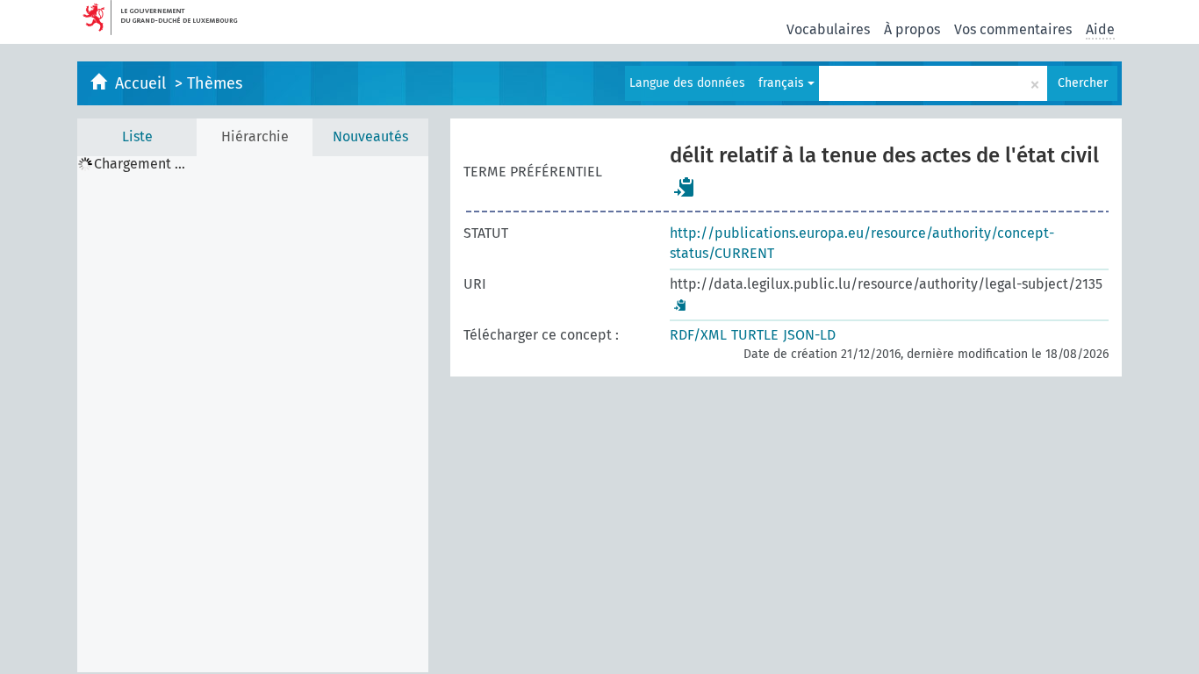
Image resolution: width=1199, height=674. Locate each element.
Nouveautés (370, 136)
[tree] (252, 414)
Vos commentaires (1013, 29)
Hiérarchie (255, 136)
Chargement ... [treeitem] (139, 164)
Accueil (142, 83)
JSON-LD (809, 334)
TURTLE (755, 334)
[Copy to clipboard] (685, 187)
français (783, 82)
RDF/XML (698, 334)
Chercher (1083, 82)
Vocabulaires (828, 29)
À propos (912, 29)
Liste (137, 136)
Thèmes (214, 83)
